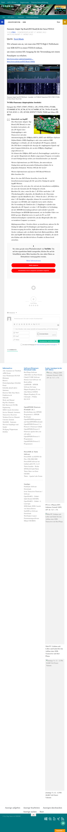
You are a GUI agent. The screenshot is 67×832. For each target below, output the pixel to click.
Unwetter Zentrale (8, 419)
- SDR (24, 22)
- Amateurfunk (13, 22)
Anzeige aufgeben (12, 807)
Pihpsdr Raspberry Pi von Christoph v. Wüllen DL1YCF (32, 396)
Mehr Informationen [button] (33, 260)
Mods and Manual (8, 400)
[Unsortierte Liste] (26, 324)
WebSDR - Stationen (9, 422)
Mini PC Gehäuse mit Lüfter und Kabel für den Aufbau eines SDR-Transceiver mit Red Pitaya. (54, 651)
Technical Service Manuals (11, 417)
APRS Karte (7, 373)
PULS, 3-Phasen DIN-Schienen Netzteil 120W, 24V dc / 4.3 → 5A (53, 507)
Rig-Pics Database (8, 402)
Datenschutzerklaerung (41, 344)
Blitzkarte (6, 378)
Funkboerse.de (7, 395)
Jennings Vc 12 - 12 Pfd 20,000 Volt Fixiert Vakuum (53, 795)
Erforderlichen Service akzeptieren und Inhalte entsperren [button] (33, 270)
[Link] (34, 324)
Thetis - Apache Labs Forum (33, 476)
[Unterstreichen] (19, 324)
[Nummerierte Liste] (24, 324)
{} (36, 324)
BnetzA (5, 380)
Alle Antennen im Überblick (12, 371)
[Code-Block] (31, 324)
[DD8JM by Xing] (58, 819)
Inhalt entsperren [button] (33, 265)
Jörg (13, 32)
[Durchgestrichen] (22, 324)
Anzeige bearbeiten (31, 807)
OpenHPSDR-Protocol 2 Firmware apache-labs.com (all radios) (32, 431)
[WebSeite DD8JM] (46, 819)
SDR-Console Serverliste (11, 410)
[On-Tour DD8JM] (54, 819)
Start (3, 2)
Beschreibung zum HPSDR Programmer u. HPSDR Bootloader (33, 414)
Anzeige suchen (30, 811)
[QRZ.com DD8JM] (50, 819)
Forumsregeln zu (53, 344)
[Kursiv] (17, 324)
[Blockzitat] (29, 324)
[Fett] (14, 324)
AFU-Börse (11, 2)
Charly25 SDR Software (32, 377)
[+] (39, 324)
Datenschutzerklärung (39, 2)
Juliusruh (5, 397)
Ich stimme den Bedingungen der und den (40, 344)
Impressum (24, 2)
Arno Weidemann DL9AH (11, 375)
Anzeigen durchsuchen (52, 807)
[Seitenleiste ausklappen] (2, 22)
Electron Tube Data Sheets (11, 393)
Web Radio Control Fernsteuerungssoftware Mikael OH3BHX (31, 518)
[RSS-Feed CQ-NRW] (62, 819)
